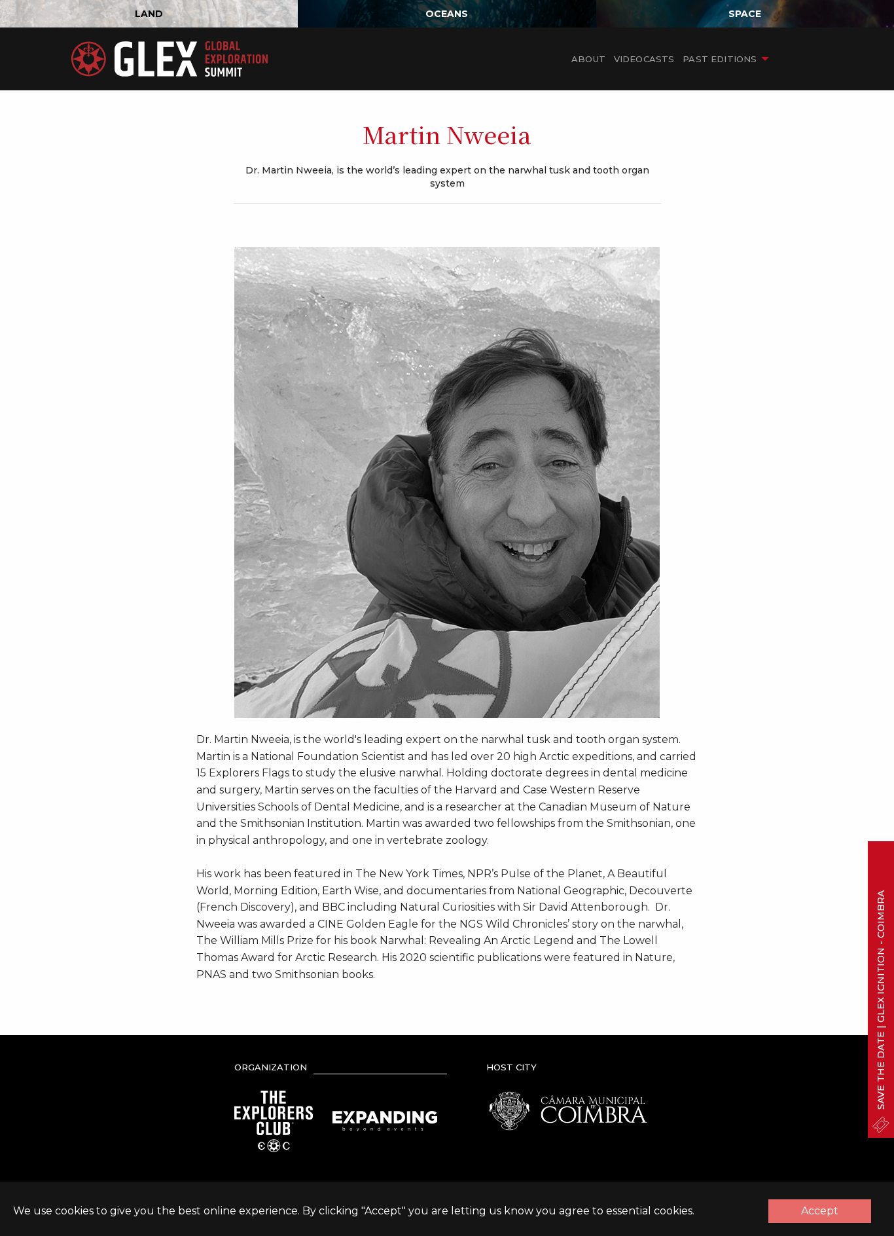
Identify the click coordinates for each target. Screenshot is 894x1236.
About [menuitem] (588, 59)
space (744, 14)
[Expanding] (384, 1120)
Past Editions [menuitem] (720, 59)
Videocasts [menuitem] (644, 59)
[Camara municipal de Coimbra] (568, 1110)
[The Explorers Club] (273, 1120)
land (149, 14)
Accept (819, 1211)
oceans (446, 14)
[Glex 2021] (169, 59)
